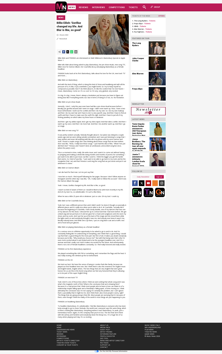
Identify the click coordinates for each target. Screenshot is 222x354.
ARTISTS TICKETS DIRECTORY (68, 340)
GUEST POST (105, 329)
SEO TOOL (104, 338)
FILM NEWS (149, 329)
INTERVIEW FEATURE (108, 334)
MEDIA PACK (105, 327)
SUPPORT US (105, 345)
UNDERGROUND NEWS (66, 329)
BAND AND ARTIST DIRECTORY (112, 340)
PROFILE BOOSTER (107, 336)
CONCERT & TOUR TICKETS (67, 345)
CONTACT (104, 347)
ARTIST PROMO (106, 332)
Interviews (98, 7)
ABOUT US (104, 325)
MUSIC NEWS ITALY (152, 325)
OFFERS (161, 16)
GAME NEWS (149, 334)
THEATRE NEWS (151, 332)
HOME (59, 325)
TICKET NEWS (62, 332)
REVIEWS (60, 334)
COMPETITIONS (63, 338)
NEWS (59, 327)
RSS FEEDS (104, 343)
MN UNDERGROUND (153, 327)
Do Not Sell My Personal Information (113, 351)
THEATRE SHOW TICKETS (66, 343)
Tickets (133, 7)
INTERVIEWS (61, 336)
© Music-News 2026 (152, 336)
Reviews (83, 7)
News (72, 7)
